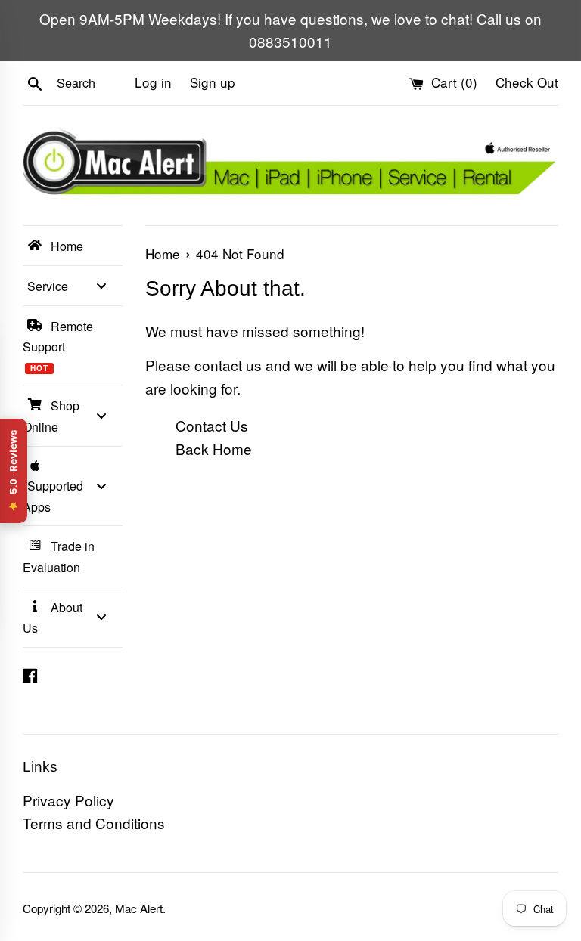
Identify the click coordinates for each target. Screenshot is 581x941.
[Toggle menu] (101, 285)
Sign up (212, 82)
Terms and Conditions (94, 823)
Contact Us (212, 425)
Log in (153, 82)
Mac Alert (139, 908)
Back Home (214, 448)
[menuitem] (73, 245)
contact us (228, 364)
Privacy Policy (68, 800)
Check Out (527, 82)
